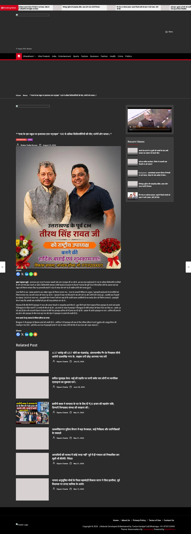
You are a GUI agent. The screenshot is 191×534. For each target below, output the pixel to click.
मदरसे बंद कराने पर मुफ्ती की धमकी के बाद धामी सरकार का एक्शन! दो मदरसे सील (153, 151)
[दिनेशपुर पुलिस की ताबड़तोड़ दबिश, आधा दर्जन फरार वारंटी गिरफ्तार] (29, 8)
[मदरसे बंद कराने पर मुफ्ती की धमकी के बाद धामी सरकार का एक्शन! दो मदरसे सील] (133, 152)
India (54, 56)
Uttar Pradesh (44, 56)
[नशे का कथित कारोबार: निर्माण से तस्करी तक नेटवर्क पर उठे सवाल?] (133, 163)
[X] (22, 274)
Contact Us (169, 520)
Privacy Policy (139, 520)
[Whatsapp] (31, 274)
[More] (35, 274)
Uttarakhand (28, 56)
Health (113, 56)
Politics (128, 56)
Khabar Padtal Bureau (29, 145)
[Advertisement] (95, 75)
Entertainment (64, 56)
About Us (126, 520)
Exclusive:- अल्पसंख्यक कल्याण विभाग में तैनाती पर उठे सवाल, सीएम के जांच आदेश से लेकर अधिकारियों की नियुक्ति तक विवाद (154, 173)
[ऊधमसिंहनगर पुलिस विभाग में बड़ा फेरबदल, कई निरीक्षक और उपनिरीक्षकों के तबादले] (32, 438)
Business (94, 56)
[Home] (19, 55)
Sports (76, 56)
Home (116, 520)
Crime (120, 56)
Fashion (84, 56)
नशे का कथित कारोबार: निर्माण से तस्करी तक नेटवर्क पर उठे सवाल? (153, 162)
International (21, 139)
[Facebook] (18, 274)
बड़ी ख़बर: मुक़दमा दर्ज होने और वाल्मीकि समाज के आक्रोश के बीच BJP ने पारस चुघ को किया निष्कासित (163, 8)
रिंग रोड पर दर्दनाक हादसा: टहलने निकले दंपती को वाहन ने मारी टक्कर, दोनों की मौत (109, 8)
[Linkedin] (27, 274)
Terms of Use (155, 520)
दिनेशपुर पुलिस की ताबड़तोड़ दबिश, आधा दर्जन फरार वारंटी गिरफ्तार (53, 7)
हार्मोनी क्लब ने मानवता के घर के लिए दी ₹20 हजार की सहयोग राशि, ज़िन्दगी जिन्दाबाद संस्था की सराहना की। (83, 405)
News (30, 139)
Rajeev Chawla (62, 362)
